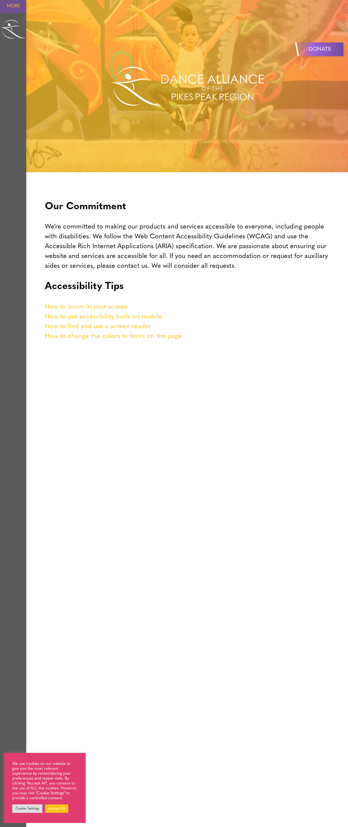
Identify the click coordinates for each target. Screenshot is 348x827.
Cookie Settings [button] (27, 808)
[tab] (187, 307)
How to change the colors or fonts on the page (113, 336)
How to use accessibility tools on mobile (103, 317)
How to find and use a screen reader (98, 326)
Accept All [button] (56, 808)
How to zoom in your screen (86, 307)
